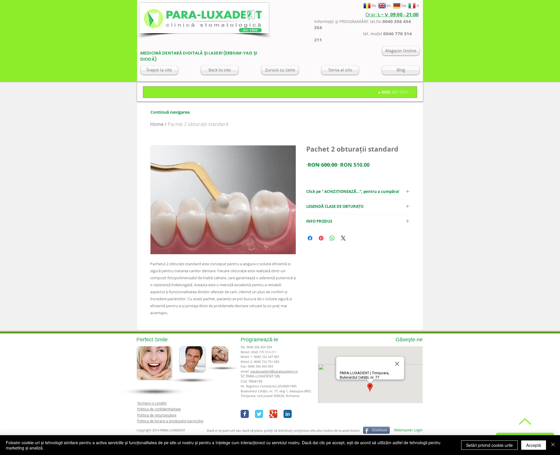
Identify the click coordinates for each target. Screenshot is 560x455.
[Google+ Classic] (273, 414)
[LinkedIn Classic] (288, 414)
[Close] (553, 445)
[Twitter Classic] (259, 414)
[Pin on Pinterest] (321, 238)
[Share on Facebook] (310, 238)
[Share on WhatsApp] (332, 238)
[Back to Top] (524, 421)
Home (157, 124)
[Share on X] (343, 238)
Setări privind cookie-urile (489, 445)
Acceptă (533, 445)
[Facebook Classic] (245, 414)
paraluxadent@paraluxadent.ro (274, 371)
